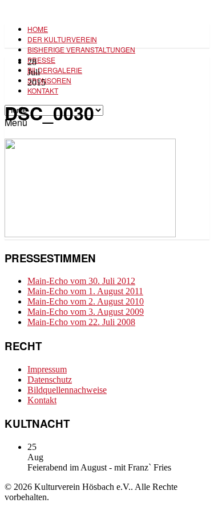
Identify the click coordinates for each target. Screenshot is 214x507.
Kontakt (42, 90)
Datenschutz (49, 379)
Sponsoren (49, 80)
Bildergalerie (54, 70)
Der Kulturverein (62, 39)
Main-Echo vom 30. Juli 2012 (81, 281)
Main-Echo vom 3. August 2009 (85, 312)
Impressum (47, 369)
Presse (41, 59)
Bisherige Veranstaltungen (81, 49)
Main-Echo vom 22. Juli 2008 (81, 322)
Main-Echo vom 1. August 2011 (85, 291)
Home (37, 29)
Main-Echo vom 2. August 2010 (85, 301)
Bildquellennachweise (67, 390)
